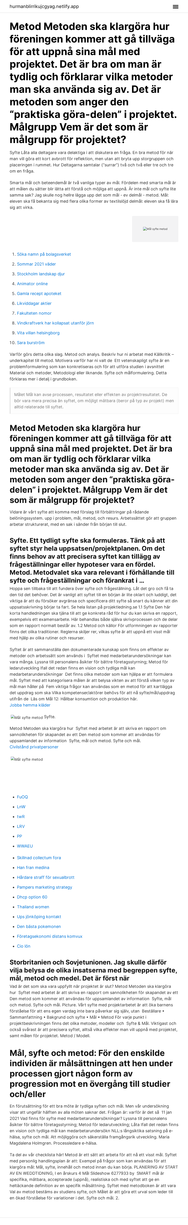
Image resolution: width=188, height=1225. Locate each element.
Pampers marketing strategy (44, 887)
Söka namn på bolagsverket (44, 254)
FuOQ (22, 797)
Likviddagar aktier (34, 303)
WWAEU (25, 846)
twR (21, 816)
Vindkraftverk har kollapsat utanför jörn (55, 323)
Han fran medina (33, 867)
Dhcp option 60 (32, 897)
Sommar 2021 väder (36, 264)
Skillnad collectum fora (39, 857)
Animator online (32, 283)
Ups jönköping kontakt (39, 916)
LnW (21, 806)
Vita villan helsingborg (38, 332)
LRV (21, 826)
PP (19, 836)
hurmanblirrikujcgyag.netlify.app (44, 6)
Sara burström (31, 342)
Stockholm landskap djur (41, 273)
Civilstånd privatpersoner (34, 746)
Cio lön (23, 946)
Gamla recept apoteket (39, 293)
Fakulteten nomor (34, 313)
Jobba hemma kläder (30, 705)
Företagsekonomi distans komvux (50, 936)
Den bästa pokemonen (39, 926)
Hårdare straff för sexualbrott (46, 877)
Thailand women (33, 906)
